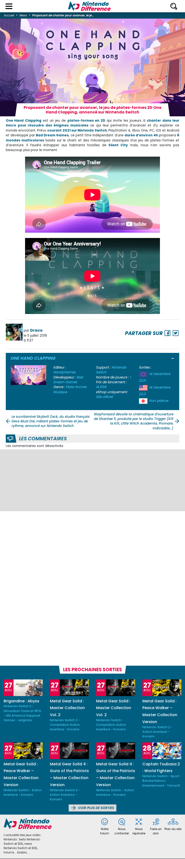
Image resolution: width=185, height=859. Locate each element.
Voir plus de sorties (95, 808)
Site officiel (104, 397)
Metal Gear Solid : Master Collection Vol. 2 (67, 708)
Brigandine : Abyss (21, 701)
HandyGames (64, 372)
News (23, 15)
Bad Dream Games (68, 379)
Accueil (9, 15)
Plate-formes (76, 387)
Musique (60, 392)
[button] (172, 359)
